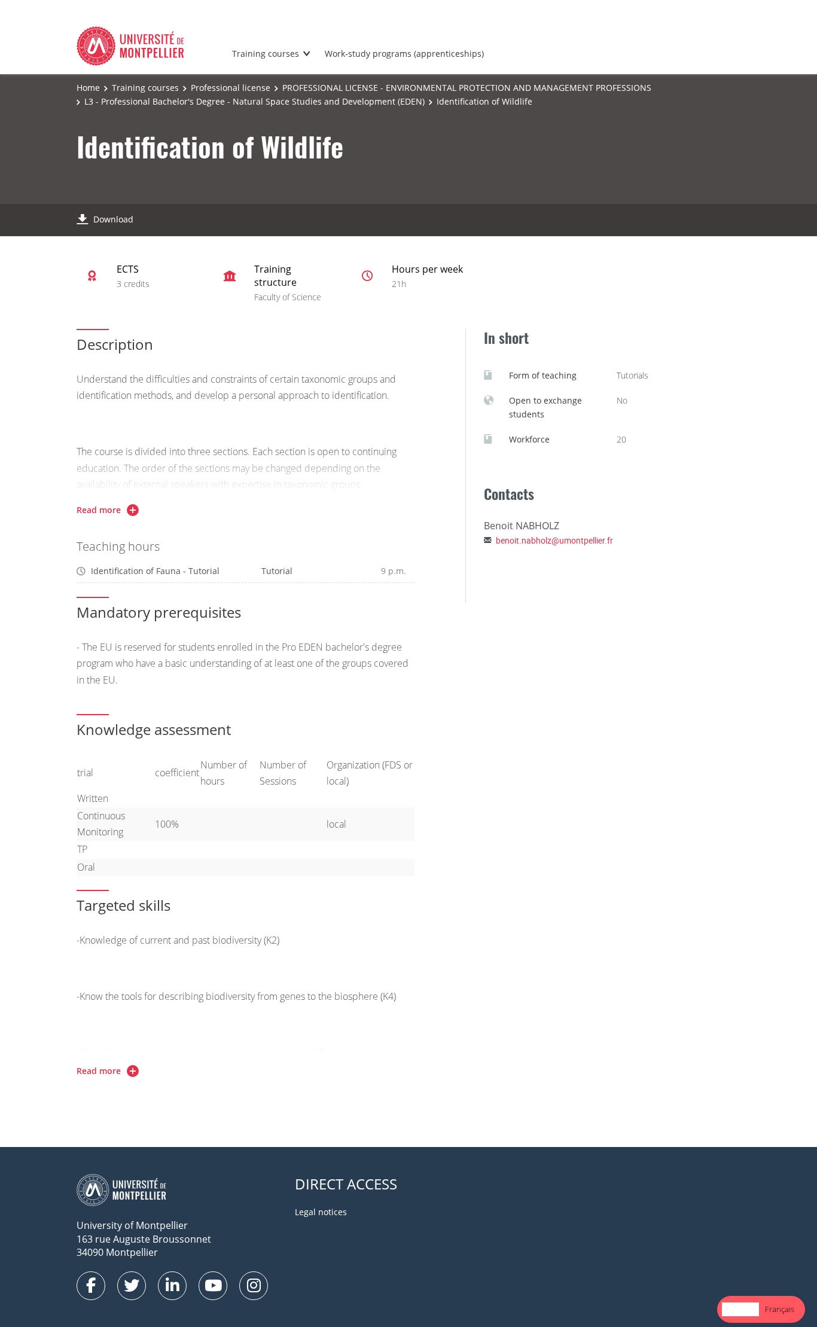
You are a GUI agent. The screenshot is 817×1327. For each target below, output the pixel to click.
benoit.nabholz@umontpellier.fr (554, 540)
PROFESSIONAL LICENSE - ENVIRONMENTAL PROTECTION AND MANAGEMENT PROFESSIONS (466, 87)
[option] (779, 1309)
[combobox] (740, 1309)
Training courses (265, 53)
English (740, 1309)
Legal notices (321, 1212)
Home (88, 87)
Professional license (230, 87)
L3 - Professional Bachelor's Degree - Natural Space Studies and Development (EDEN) (254, 101)
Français (779, 1309)
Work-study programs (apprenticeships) (404, 53)
